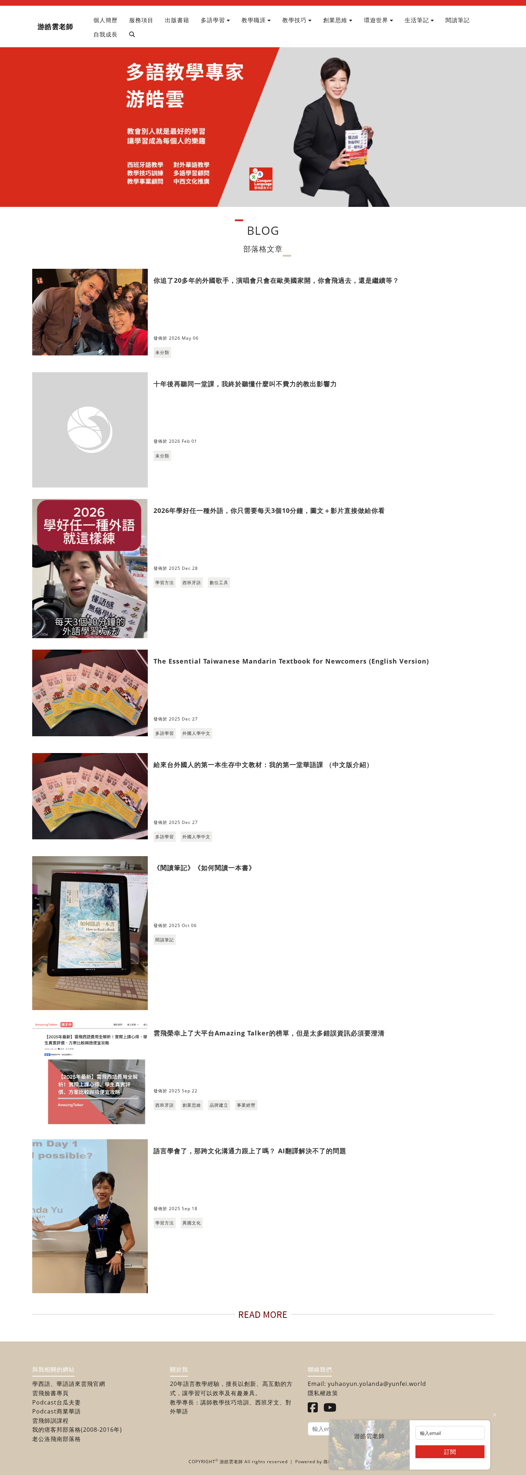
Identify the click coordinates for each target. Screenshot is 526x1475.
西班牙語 (191, 582)
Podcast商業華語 (56, 1411)
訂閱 (450, 1452)
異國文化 (191, 1223)
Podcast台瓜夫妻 (56, 1402)
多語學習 (164, 733)
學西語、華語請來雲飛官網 (68, 1384)
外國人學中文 (196, 733)
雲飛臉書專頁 (50, 1393)
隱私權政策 (323, 1393)
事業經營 (246, 1105)
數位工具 (219, 582)
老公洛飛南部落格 (56, 1439)
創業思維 (191, 1105)
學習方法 (164, 582)
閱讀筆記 (164, 940)
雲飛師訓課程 (50, 1421)
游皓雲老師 (55, 26)
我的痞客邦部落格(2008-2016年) (77, 1429)
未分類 (162, 352)
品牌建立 (219, 1105)
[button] (215, 20)
